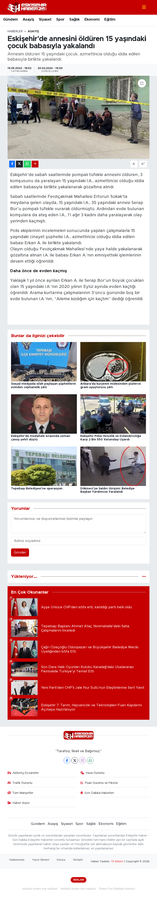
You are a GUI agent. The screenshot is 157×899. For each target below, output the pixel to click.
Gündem (10, 19)
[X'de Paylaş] (19, 164)
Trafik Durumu (22, 782)
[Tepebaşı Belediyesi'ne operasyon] (44, 466)
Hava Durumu (95, 772)
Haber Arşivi (21, 802)
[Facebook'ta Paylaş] (12, 164)
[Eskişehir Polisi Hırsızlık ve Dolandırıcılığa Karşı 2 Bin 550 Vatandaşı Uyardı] (113, 414)
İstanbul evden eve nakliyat (39, 888)
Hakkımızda (16, 860)
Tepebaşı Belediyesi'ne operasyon (36, 488)
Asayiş (28, 19)
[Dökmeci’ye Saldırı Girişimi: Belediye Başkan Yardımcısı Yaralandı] (113, 466)
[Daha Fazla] (35, 164)
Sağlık (74, 19)
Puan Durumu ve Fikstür (101, 782)
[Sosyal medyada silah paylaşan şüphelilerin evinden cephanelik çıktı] (44, 361)
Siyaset (45, 19)
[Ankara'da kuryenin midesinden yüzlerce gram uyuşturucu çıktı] (113, 361)
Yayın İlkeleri (40, 860)
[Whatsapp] (90, 760)
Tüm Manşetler (22, 792)
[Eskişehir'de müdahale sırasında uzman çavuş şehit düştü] (44, 414)
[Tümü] (144, 576)
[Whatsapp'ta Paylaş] (27, 164)
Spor (60, 19)
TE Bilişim (117, 861)
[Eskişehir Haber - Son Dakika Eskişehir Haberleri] (27, 7)
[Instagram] (82, 760)
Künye (61, 860)
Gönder (20, 552)
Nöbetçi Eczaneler (26, 772)
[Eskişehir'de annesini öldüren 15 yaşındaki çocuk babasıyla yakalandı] (79, 117)
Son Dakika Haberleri (99, 792)
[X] (74, 760)
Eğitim (109, 19)
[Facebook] (67, 760)
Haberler (15, 31)
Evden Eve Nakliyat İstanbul (117, 888)
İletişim (78, 860)
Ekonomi (92, 19)
